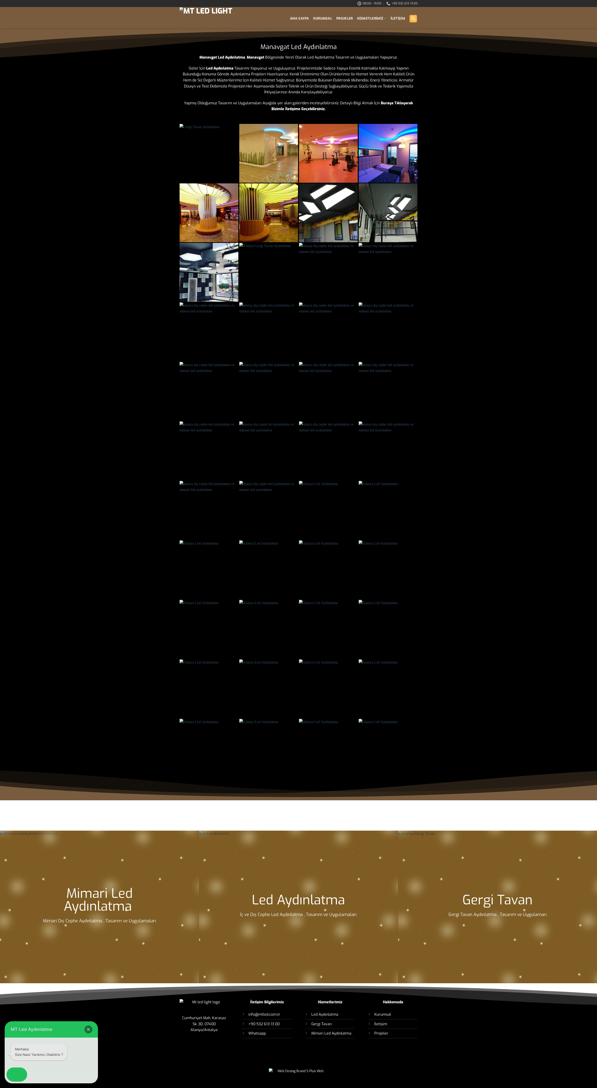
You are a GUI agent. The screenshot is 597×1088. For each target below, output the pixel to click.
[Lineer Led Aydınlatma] (328, 212)
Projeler (344, 18)
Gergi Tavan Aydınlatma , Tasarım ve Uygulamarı (497, 914)
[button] (413, 19)
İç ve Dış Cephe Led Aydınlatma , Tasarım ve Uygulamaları (298, 914)
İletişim (380, 1024)
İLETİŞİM (398, 18)
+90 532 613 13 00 (264, 1024)
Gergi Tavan (497, 900)
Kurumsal (322, 18)
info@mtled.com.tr (264, 1014)
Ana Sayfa (299, 18)
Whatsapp (257, 1033)
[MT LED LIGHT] (221, 17)
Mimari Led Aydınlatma (99, 900)
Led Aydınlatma (298, 900)
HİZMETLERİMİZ (370, 18)
